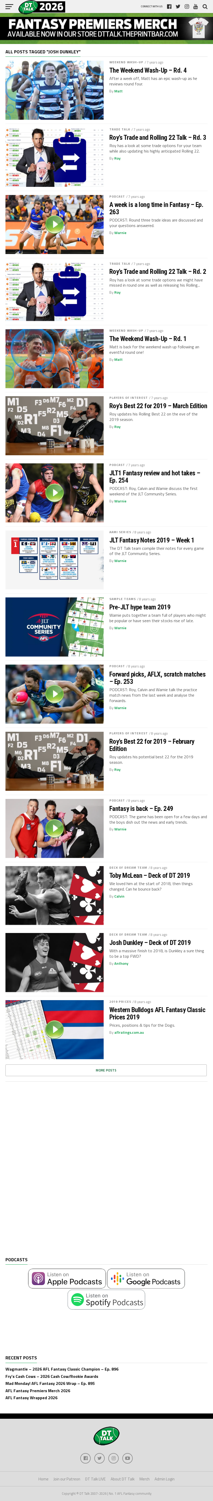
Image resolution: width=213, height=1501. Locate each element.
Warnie (120, 233)
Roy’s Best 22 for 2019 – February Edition (151, 745)
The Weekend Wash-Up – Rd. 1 (148, 338)
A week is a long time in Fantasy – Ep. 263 (156, 208)
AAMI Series (120, 531)
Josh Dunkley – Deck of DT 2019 (150, 942)
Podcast (117, 196)
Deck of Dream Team (128, 867)
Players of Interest (128, 397)
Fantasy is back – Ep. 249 (141, 808)
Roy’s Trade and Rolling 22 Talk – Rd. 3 (157, 137)
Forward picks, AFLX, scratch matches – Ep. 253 (157, 678)
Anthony (121, 963)
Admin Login (165, 1479)
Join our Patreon (67, 1479)
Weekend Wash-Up (126, 62)
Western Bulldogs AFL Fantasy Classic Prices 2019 (157, 1013)
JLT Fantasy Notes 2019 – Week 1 (152, 540)
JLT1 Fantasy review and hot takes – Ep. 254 (154, 476)
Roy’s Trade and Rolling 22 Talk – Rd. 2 (157, 271)
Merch (144, 1479)
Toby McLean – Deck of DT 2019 (149, 875)
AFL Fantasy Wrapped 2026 (31, 1398)
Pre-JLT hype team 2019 (140, 607)
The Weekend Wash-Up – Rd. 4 (148, 70)
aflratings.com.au (129, 1032)
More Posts (106, 1070)
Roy (117, 158)
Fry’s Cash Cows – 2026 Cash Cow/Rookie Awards (51, 1376)
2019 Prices (120, 1001)
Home (43, 1479)
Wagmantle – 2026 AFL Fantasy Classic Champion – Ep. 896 (61, 1369)
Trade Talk (119, 129)
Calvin (119, 896)
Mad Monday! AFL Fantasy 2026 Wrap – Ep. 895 (50, 1383)
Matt (118, 91)
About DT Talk (123, 1479)
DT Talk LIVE (95, 1479)
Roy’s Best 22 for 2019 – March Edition (158, 405)
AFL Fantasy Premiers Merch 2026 (37, 1391)
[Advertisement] (44, 1173)
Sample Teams (122, 598)
